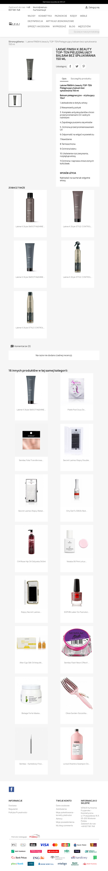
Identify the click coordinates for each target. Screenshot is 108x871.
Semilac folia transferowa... (31, 460)
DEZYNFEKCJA (35, 21)
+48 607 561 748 (19, 8)
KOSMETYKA (45, 15)
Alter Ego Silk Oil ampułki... (31, 662)
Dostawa (12, 805)
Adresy (59, 818)
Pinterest (83, 66)
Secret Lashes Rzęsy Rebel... (31, 511)
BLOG (72, 26)
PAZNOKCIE (61, 15)
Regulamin (13, 809)
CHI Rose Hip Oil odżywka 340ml (31, 561)
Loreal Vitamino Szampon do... (76, 764)
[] (96, 33)
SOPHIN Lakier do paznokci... (76, 612)
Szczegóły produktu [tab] (81, 78)
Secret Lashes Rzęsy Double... (76, 460)
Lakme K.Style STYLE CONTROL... (77, 226)
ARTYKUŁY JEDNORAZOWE (60, 21)
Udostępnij (70, 66)
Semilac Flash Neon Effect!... (76, 662)
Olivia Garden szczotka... (77, 713)
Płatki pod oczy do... (77, 409)
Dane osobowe (63, 805)
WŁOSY (31, 15)
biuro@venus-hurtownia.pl (40, 8)
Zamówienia (61, 809)
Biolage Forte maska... (31, 713)
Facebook (11, 789)
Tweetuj (77, 66)
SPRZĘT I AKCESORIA (39, 26)
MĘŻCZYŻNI (84, 26)
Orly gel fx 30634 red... (76, 511)
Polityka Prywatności (18, 812)
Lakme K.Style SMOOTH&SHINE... (30, 226)
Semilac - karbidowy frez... (31, 764)
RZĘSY (73, 15)
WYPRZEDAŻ (59, 26)
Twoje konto (64, 800)
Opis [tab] (64, 78)
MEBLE (83, 15)
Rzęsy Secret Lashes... (31, 612)
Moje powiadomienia (65, 822)
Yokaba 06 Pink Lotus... (77, 561)
